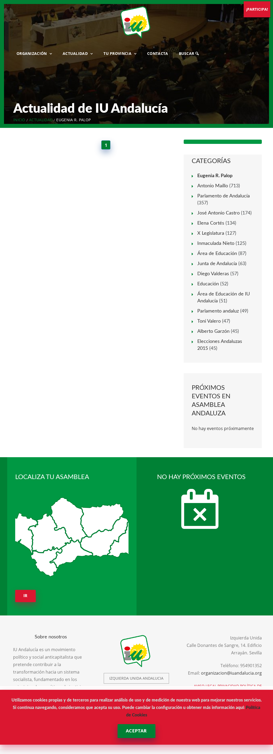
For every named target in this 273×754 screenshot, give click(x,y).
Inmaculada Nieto (215, 243)
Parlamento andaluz (218, 311)
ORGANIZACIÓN (32, 53)
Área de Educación (217, 253)
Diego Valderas (213, 273)
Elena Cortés (210, 223)
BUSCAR (187, 53)
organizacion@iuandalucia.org (231, 673)
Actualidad (41, 119)
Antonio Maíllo (212, 186)
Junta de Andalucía (217, 263)
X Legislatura (210, 233)
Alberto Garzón (213, 331)
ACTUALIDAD (75, 53)
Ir (25, 596)
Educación (208, 284)
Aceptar (136, 731)
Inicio (19, 119)
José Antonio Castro (218, 213)
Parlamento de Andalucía (223, 196)
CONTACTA (157, 53)
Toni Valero (209, 321)
